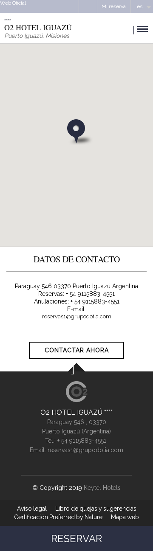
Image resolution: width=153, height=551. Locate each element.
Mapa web (125, 517)
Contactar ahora (77, 350)
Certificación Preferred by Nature (58, 517)
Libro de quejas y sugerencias (95, 508)
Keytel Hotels (102, 487)
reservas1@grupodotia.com (76, 316)
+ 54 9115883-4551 (81, 440)
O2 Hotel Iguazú (72, 412)
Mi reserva (114, 6)
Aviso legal (32, 508)
